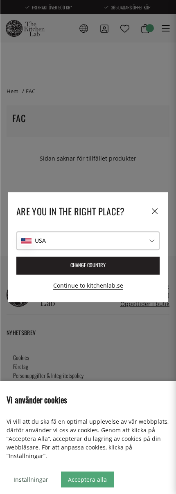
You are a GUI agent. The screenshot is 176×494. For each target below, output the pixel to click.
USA (40, 240)
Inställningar (31, 479)
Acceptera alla (87, 479)
